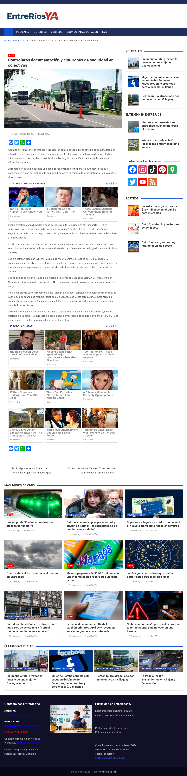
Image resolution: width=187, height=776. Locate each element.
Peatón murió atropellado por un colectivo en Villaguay (160, 97)
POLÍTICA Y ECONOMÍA (76, 515)
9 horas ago (14, 531)
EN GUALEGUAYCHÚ (14, 669)
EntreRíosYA (44, 134)
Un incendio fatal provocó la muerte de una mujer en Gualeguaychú (159, 62)
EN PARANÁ (56, 669)
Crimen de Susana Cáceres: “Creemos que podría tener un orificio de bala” (91, 470)
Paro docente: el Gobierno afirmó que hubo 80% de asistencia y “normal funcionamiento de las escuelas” (31, 627)
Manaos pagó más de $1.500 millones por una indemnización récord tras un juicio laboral (93, 576)
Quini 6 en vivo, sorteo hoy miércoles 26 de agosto (158, 244)
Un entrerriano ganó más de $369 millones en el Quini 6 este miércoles (159, 210)
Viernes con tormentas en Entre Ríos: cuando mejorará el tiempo (160, 126)
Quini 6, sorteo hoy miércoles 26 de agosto (160, 226)
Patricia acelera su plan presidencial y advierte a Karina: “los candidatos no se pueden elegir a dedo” (92, 525)
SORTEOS (56, 31)
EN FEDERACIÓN (160, 669)
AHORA (11, 55)
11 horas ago (75, 585)
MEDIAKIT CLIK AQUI (16, 732)
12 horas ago (135, 581)
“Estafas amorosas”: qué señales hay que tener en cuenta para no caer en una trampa (153, 627)
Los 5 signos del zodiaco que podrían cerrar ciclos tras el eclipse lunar (150, 574)
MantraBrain (110, 771)
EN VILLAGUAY (102, 669)
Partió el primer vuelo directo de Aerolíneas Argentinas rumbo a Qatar (32, 470)
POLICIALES (23, 31)
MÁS (105, 31)
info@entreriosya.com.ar (19, 715)
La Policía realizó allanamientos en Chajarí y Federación (158, 679)
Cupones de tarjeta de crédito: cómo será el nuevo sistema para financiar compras (153, 523)
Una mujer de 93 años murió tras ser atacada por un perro (30, 523)
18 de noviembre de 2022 (22, 134)
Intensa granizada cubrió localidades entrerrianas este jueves (160, 144)
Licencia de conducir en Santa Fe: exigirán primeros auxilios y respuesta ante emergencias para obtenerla (91, 627)
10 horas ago (75, 534)
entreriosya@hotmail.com (110, 757)
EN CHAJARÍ (146, 669)
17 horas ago (135, 636)
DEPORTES (40, 31)
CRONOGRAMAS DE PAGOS (82, 31)
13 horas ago (15, 636)
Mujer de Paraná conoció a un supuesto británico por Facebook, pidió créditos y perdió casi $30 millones (161, 82)
